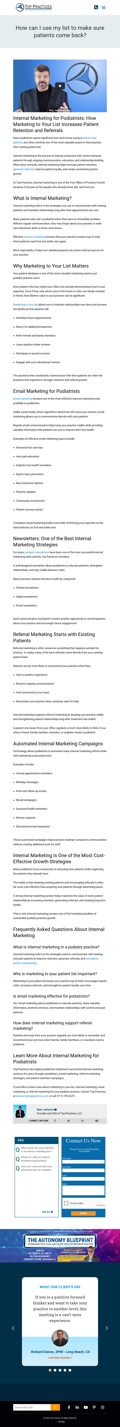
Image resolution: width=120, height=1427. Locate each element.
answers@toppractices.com (32, 1096)
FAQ (21, 1140)
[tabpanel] (60, 1328)
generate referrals (23, 169)
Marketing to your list (25, 304)
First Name (66, 1158)
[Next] (106, 1328)
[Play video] (60, 86)
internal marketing (34, 236)
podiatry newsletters (37, 552)
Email (64, 1176)
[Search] (55, 1407)
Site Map (61, 1422)
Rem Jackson (45, 1109)
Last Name (66, 1167)
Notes (64, 1184)
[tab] (50, 1370)
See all (46, 1212)
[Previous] (13, 1328)
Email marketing (22, 398)
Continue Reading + (60, 1357)
